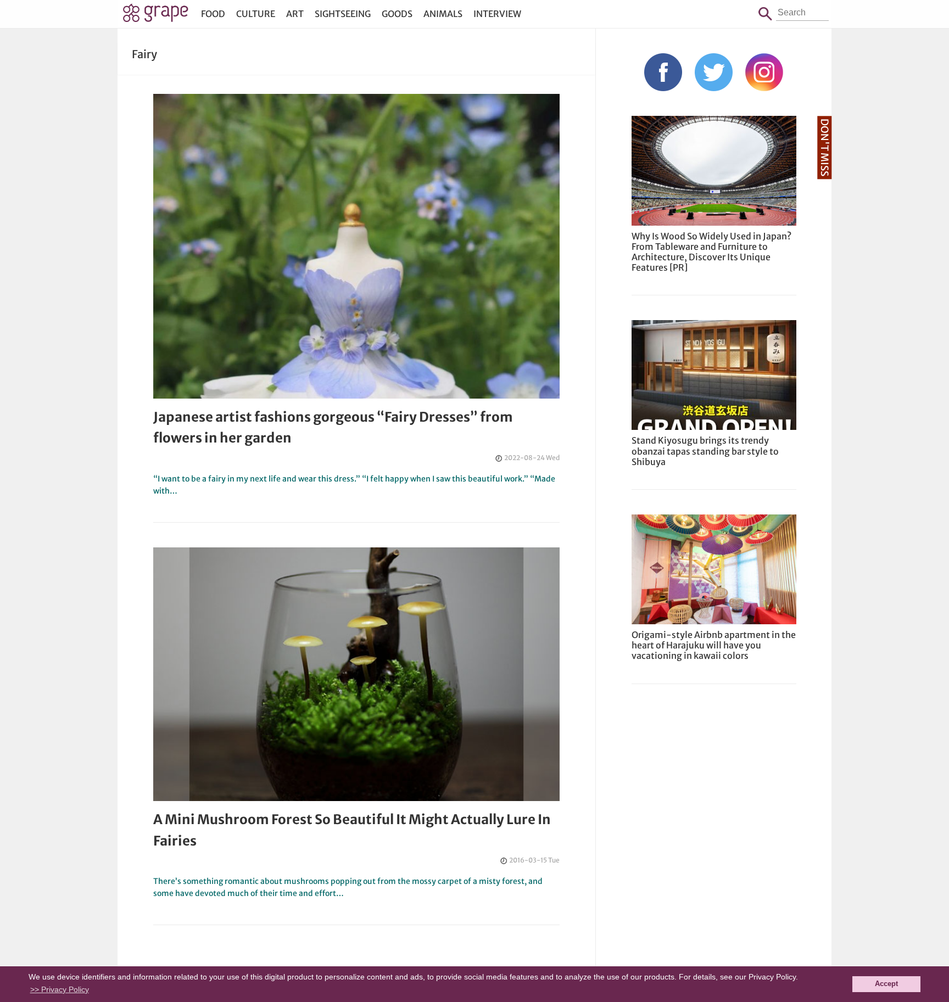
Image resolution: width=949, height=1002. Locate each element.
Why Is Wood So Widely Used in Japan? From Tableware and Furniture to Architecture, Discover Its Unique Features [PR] (711, 252)
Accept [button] (886, 984)
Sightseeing (343, 13)
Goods (397, 13)
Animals (442, 13)
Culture (255, 13)
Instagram (764, 72)
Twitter (714, 72)
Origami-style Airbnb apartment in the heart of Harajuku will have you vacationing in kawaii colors (714, 645)
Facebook (663, 72)
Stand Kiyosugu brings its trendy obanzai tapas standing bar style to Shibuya (705, 451)
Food (213, 13)
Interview (497, 13)
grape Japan (155, 16)
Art (295, 13)
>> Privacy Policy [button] (59, 989)
